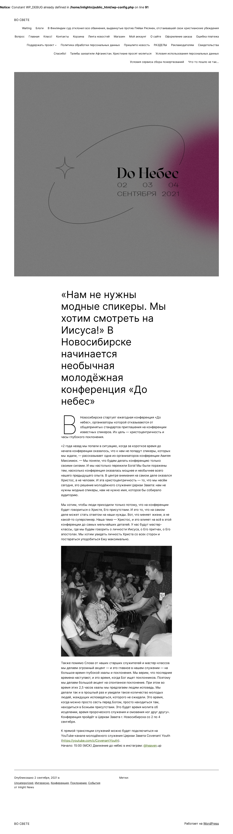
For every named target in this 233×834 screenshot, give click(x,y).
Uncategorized (23, 783)
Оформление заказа (178, 36)
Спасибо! (60, 53)
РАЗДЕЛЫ (160, 45)
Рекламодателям (182, 45)
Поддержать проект (40, 45)
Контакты (62, 36)
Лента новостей (99, 36)
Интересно (42, 783)
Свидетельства (208, 45)
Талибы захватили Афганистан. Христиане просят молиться (110, 53)
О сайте (155, 36)
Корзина (78, 36)
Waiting (27, 28)
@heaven (150, 745)
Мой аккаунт (137, 36)
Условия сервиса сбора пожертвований (157, 62)
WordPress (211, 823)
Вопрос (20, 36)
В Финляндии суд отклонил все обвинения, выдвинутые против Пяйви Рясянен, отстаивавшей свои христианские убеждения (133, 28)
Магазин (119, 36)
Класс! (47, 36)
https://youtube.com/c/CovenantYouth (90, 740)
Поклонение (78, 783)
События (94, 783)
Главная (34, 36)
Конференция (60, 783)
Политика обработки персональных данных (90, 45)
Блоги (40, 28)
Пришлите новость (137, 45)
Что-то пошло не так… (203, 62)
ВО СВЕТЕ (22, 20)
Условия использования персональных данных (187, 53)
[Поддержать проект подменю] (56, 45)
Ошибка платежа (207, 36)
